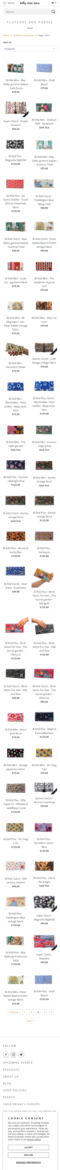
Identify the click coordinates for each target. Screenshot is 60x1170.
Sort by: (7, 42)
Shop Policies (14, 1090)
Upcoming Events (18, 1062)
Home (6, 35)
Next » (30, 1020)
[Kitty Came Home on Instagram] (14, 1054)
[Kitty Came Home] (30, 3)
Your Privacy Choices (21, 1104)
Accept (28, 1147)
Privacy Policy (34, 1139)
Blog (7, 1083)
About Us (11, 1076)
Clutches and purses (24, 35)
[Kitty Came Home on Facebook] (6, 1054)
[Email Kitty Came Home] (21, 1054)
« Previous (13, 1012)
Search (9, 1097)
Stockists (11, 1069)
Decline (28, 1154)
